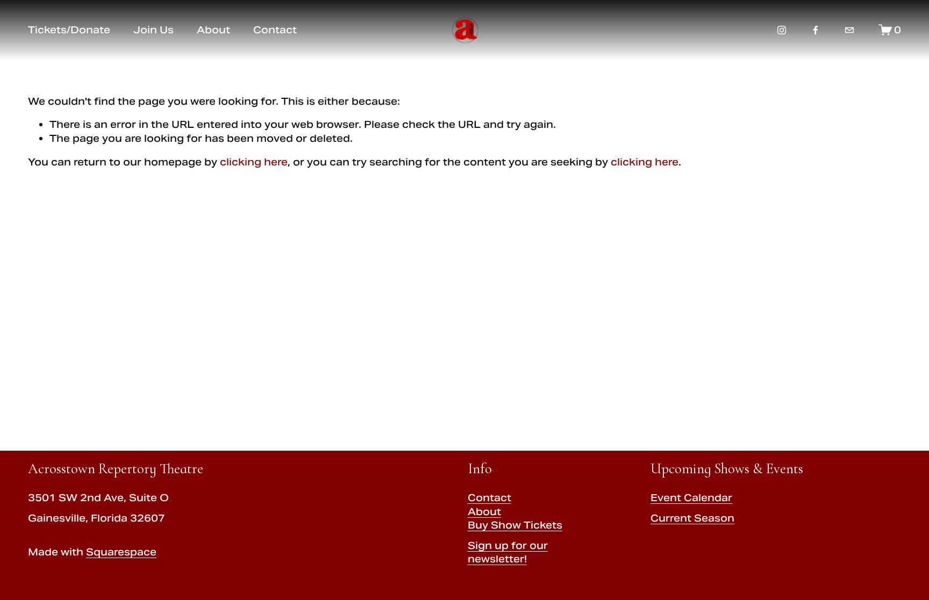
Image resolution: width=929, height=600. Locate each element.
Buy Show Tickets (515, 525)
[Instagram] (781, 30)
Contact (489, 497)
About (484, 511)
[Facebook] (815, 30)
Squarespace (121, 552)
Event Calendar (691, 497)
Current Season (692, 518)
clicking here (254, 162)
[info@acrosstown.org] (849, 30)
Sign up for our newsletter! (508, 552)
